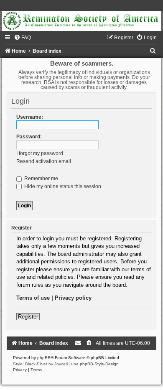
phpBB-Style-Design (99, 364)
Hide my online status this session (62, 186)
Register (28, 317)
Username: (29, 117)
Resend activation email (43, 161)
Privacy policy (73, 298)
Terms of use (33, 298)
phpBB (44, 357)
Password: (29, 137)
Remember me (40, 178)
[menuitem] (22, 38)
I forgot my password (39, 153)
